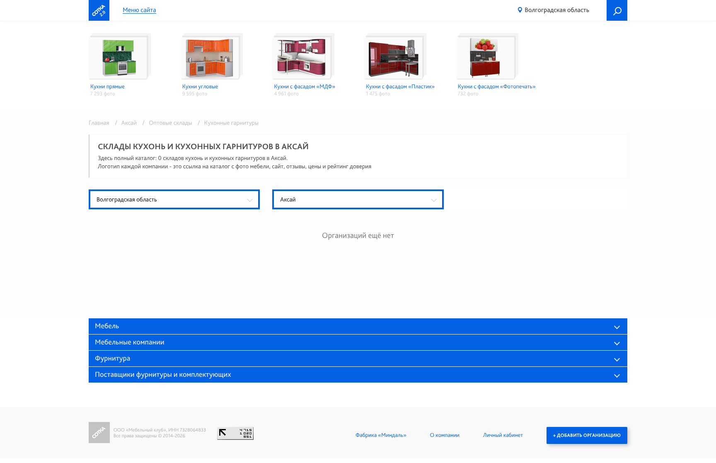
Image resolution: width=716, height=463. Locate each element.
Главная (99, 122)
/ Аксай (124, 122)
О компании (445, 435)
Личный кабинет (503, 435)
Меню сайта (139, 10)
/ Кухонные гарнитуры (226, 122)
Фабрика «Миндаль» (381, 435)
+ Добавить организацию (587, 435)
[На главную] (99, 10)
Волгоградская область (557, 10)
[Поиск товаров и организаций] (617, 10)
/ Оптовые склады (166, 122)
